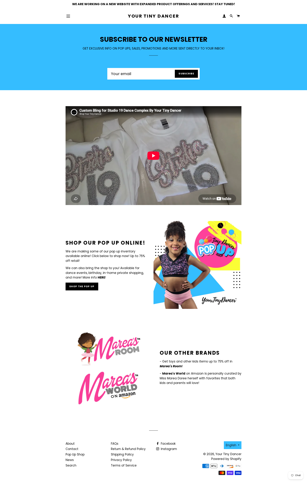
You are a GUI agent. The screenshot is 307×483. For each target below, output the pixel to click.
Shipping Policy (122, 454)
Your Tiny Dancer (153, 16)
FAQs (114, 443)
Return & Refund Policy (128, 449)
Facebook (168, 443)
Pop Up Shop (75, 454)
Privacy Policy (121, 460)
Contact (72, 449)
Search (71, 465)
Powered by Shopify (226, 459)
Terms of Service (124, 465)
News (70, 460)
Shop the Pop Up (82, 286)
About (70, 443)
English (231, 445)
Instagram (168, 449)
